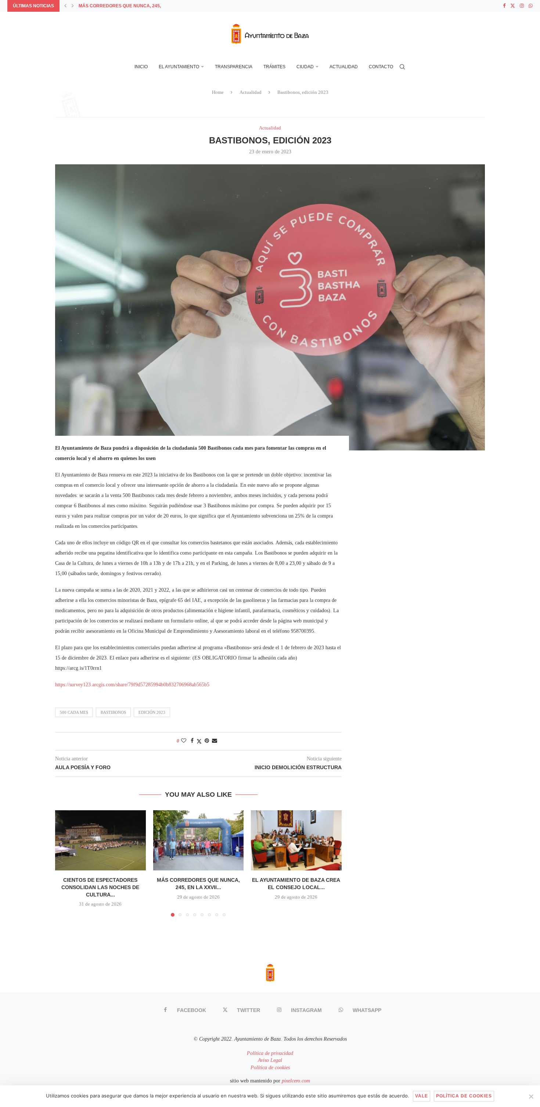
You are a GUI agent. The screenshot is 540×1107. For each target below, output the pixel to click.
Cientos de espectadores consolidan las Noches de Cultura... (100, 887)
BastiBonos (113, 712)
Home (218, 92)
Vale (421, 1096)
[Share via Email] (214, 741)
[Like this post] (183, 741)
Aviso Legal (270, 1060)
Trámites (274, 66)
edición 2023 (151, 712)
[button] (65, 6)
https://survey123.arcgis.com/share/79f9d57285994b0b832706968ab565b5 (132, 684)
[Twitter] (512, 6)
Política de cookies (270, 1067)
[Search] (402, 66)
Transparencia (233, 66)
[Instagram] (522, 6)
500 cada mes (74, 712)
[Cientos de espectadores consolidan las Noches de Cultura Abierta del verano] (100, 840)
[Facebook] (504, 6)
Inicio (141, 66)
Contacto (381, 66)
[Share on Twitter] (199, 741)
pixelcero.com (296, 1081)
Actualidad (344, 66)
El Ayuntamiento (179, 66)
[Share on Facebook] (192, 741)
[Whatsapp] (531, 6)
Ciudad (305, 66)
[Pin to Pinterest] (207, 741)
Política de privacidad (270, 1053)
